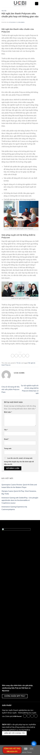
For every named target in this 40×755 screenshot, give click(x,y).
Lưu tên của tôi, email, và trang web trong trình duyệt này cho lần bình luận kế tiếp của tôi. (19, 461)
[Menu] (3, 3)
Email (6, 439)
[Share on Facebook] (16, 355)
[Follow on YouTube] (36, 716)
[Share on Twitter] (20, 355)
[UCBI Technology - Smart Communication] (20, 3)
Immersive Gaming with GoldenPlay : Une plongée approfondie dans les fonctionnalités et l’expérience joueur (20, 500)
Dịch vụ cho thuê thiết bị (21, 730)
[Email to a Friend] (23, 355)
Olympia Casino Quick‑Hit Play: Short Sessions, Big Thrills (19, 492)
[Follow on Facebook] (24, 716)
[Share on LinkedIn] (27, 355)
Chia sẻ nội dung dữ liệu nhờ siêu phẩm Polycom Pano (10, 389)
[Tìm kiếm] (36, 3)
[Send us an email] (28, 716)
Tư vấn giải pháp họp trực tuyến (21, 724)
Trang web (7, 448)
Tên (6, 430)
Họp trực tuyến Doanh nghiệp (13, 710)
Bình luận (8, 412)
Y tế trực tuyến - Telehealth (16, 713)
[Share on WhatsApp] (12, 355)
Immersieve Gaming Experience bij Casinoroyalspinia (14, 508)
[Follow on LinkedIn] (32, 716)
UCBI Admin (20, 22)
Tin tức (4, 10)
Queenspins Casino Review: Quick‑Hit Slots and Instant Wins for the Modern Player (19, 486)
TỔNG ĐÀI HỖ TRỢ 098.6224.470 (12, 750)
